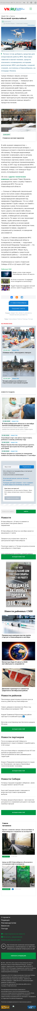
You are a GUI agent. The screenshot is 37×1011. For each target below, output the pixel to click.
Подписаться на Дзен (12, 498)
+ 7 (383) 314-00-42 (17, 980)
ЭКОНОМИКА (6, 889)
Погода (4, 928)
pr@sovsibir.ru (27, 984)
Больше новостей (18, 557)
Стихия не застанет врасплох (13, 138)
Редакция (5, 920)
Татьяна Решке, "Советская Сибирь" (16, 23)
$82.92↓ (18, 2)
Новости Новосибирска (19, 303)
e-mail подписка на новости (14, 934)
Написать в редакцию (18, 955)
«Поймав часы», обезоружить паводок (17, 353)
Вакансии (5, 926)
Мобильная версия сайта (11, 940)
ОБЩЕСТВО (15, 350)
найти (26, 511)
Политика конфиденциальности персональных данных (16, 1002)
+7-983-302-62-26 (12, 986)
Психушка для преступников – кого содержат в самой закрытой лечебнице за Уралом (18, 483)
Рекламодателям (8, 923)
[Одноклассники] (17, 297)
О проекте (5, 917)
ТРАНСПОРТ (6, 856)
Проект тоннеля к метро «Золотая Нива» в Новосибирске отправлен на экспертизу (18, 830)
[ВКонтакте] (12, 297)
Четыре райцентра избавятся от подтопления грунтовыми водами (15, 382)
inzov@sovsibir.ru (11, 982)
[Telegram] (22, 297)
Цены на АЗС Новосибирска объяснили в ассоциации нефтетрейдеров (17, 863)
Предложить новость (18, 308)
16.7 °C (13, 2)
